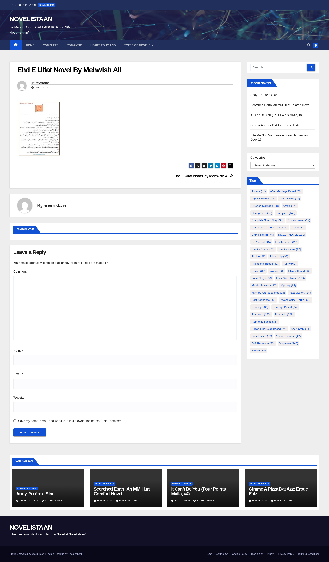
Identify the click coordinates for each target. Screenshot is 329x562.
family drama (263, 249)
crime (298, 227)
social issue (262, 336)
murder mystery (264, 285)
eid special (261, 241)
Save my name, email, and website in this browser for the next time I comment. (70, 421)
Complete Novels (27, 489)
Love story (262, 278)
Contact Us (222, 553)
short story (300, 328)
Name (18, 350)
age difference (263, 198)
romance (261, 314)
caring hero (262, 213)
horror (258, 270)
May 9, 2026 (105, 500)
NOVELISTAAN (31, 18)
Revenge (260, 307)
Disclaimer (257, 553)
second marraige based (269, 328)
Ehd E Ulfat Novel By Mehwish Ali (201, 176)
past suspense (263, 299)
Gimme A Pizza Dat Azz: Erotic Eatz (275, 125)
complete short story (267, 220)
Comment (20, 271)
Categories (257, 157)
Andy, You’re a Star (263, 95)
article (289, 205)
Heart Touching (103, 45)
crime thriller (263, 234)
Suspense (288, 343)
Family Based (286, 241)
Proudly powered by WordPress (27, 553)
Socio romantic (288, 336)
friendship (279, 256)
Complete (50, 45)
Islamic (277, 270)
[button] (308, 45)
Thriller (259, 350)
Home (30, 45)
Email (18, 374)
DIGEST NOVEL (291, 234)
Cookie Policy (239, 553)
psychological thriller (295, 299)
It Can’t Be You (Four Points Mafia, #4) (276, 115)
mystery (288, 285)
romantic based (264, 321)
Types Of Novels (137, 45)
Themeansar (75, 553)
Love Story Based (290, 278)
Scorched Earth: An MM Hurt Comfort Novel (280, 105)
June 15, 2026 (29, 500)
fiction (258, 256)
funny (289, 263)
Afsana (259, 191)
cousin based (299, 220)
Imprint (270, 553)
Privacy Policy (286, 553)
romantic (284, 314)
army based (290, 198)
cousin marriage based (269, 227)
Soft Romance (263, 343)
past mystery (300, 292)
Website (18, 397)
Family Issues (290, 249)
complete (285, 213)
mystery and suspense (268, 292)
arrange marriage (265, 205)
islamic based (299, 270)
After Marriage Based (286, 191)
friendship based (265, 263)
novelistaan (42, 82)
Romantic (74, 45)
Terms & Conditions (308, 553)
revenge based (285, 307)
